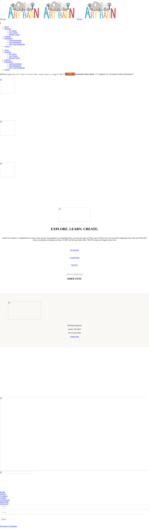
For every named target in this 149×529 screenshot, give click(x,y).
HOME (2, 492)
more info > (74, 110)
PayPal (2, 21)
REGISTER (74, 250)
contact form (74, 337)
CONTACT (4, 504)
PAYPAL (74, 265)
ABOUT (3, 494)
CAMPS (3, 498)
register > (74, 112)
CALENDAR (74, 258)
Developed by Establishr (8, 526)
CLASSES (4, 496)
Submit (3, 519)
